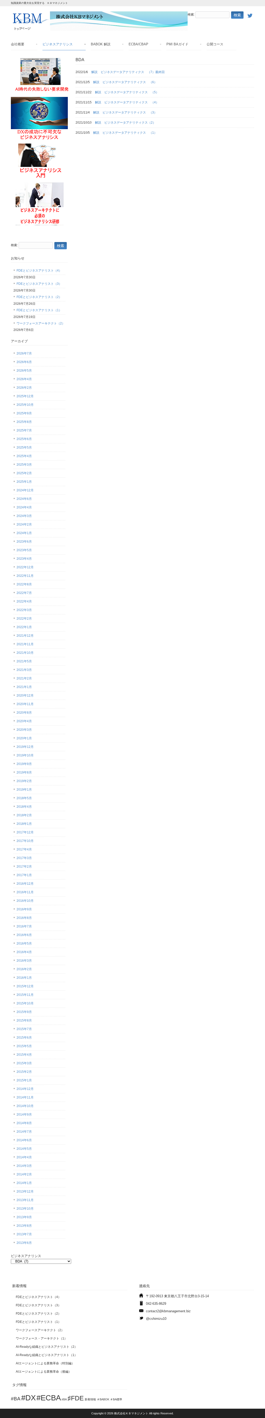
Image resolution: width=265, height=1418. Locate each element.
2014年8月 (24, 1123)
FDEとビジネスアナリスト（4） (39, 270)
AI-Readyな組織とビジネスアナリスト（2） (46, 1347)
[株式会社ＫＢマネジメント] (99, 29)
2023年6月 (24, 541)
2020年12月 (25, 695)
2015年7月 (24, 1029)
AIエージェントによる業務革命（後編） (43, 1371)
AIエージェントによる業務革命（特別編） (45, 1363)
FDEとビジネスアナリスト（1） (39, 310)
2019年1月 (24, 789)
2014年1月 (24, 1183)
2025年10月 (25, 405)
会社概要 (17, 44)
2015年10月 (25, 1003)
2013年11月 (25, 1200)
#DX (28, 1397)
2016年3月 (24, 960)
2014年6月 (24, 1140)
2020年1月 (24, 738)
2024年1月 (24, 533)
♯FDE (76, 1398)
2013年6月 (24, 1243)
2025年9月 (24, 413)
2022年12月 (25, 567)
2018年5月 (24, 798)
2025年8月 (24, 422)
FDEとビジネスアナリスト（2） (39, 297)
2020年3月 (24, 730)
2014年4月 (24, 1157)
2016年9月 (24, 909)
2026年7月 (24, 353)
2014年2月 (24, 1174)
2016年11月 (25, 892)
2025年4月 (24, 456)
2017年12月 (25, 832)
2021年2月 (24, 678)
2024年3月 (24, 516)
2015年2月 (24, 1072)
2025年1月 (24, 482)
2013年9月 (24, 1217)
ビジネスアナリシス (57, 44)
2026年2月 (24, 387)
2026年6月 (24, 362)
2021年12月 (25, 635)
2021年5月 (24, 661)
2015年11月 (25, 995)
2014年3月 (24, 1166)
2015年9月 (24, 1012)
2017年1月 (24, 875)
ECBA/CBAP (138, 44)
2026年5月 (24, 370)
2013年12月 (25, 1191)
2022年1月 (24, 627)
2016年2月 (24, 969)
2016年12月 (25, 883)
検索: (191, 15)
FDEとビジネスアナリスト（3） (39, 284)
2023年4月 (24, 559)
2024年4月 (24, 507)
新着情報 (90, 1399)
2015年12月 (25, 986)
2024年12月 (25, 490)
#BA (15, 1398)
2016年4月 (24, 952)
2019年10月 (25, 755)
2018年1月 (24, 824)
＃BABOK (103, 1399)
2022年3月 (24, 610)
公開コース (215, 44)
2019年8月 (24, 772)
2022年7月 (24, 593)
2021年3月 (24, 670)
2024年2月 (24, 524)
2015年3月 (24, 1063)
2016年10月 (25, 901)
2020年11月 (25, 704)
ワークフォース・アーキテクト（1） (41, 1338)
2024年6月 (24, 499)
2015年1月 (24, 1080)
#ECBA (48, 1397)
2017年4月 (24, 849)
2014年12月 (25, 1089)
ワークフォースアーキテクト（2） (41, 323)
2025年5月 (24, 447)
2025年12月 (25, 396)
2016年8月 (24, 918)
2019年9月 (24, 764)
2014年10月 (25, 1106)
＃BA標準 (116, 1399)
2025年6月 (24, 439)
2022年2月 (24, 618)
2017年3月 (24, 858)
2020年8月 (24, 712)
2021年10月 (25, 653)
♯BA (64, 1399)
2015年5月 (24, 1046)
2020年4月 (24, 721)
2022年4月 (24, 601)
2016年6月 (24, 935)
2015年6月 (24, 1037)
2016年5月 (24, 943)
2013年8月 (24, 1226)
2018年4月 (24, 807)
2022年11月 (25, 576)
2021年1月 (24, 687)
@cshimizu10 (156, 1319)
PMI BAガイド (177, 44)
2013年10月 (25, 1208)
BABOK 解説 (101, 44)
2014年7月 (24, 1131)
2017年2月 (24, 866)
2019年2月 (24, 781)
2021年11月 (25, 644)
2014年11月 (25, 1097)
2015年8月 (24, 1020)
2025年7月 (24, 430)
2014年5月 (24, 1149)
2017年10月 (25, 841)
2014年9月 (24, 1114)
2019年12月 (25, 747)
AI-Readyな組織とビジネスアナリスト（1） (46, 1355)
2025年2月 (24, 473)
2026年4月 (24, 379)
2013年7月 (24, 1234)
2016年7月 (24, 926)
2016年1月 (24, 978)
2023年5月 (24, 550)
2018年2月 (24, 815)
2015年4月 (24, 1055)
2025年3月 (24, 464)
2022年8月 (24, 584)
